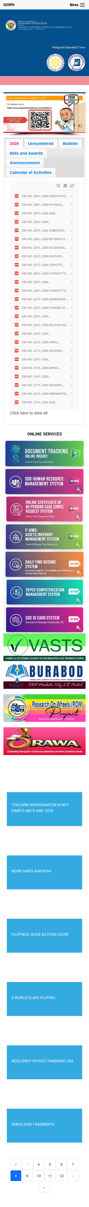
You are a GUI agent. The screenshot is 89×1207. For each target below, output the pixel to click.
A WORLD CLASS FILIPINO (33, 998)
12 (62, 1175)
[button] (8, 112)
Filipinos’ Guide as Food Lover (39, 934)
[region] (44, 114)
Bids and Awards (26, 153)
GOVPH (8, 5)
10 (39, 1175)
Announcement (25, 163)
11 (50, 1175)
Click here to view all (28, 413)
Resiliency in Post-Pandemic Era (42, 1061)
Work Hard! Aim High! (31, 871)
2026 (14, 143)
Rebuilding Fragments (32, 1124)
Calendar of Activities (31, 172)
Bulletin (70, 143)
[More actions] (72, 196)
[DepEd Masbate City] (44, 24)
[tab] (14, 144)
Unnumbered (40, 143)
